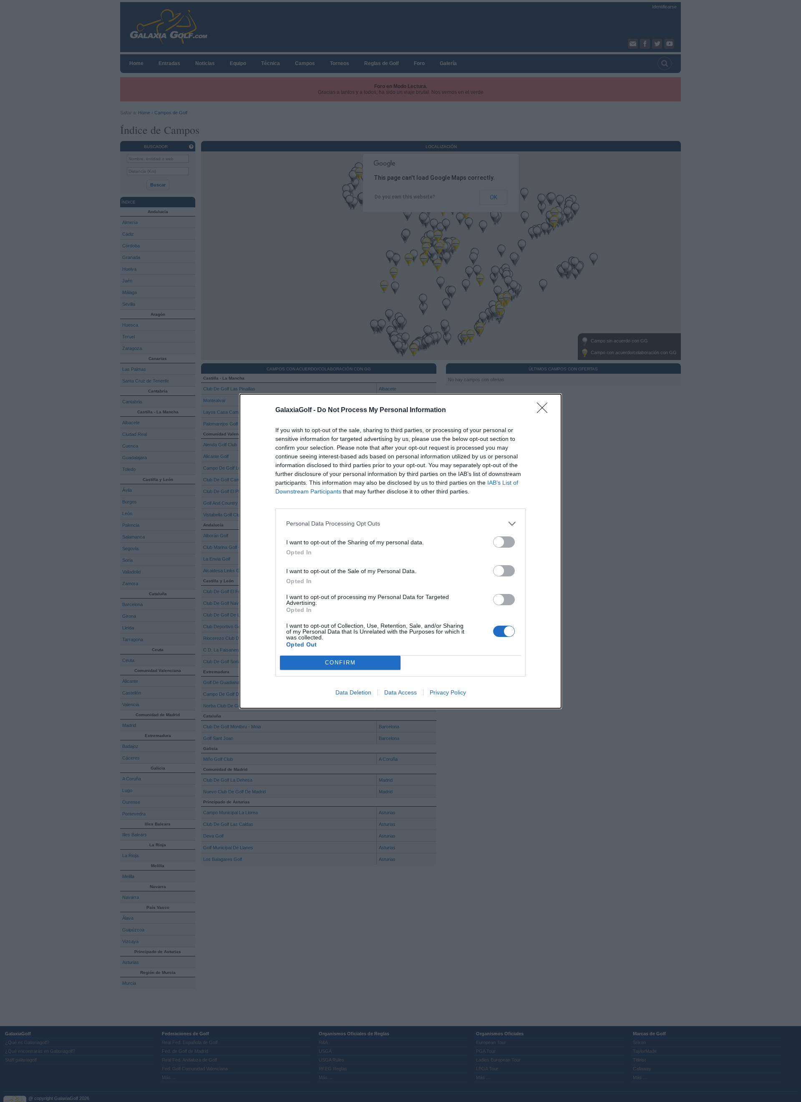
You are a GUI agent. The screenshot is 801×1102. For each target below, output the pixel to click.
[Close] (545, 410)
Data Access (400, 692)
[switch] (504, 542)
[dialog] (400, 551)
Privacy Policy (448, 692)
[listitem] (400, 523)
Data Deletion (353, 692)
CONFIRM (340, 662)
